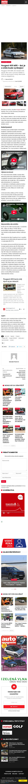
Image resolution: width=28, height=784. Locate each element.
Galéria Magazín (14, 581)
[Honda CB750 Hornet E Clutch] (14, 571)
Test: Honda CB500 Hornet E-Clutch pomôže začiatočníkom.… (17, 759)
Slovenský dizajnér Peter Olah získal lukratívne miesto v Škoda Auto (20, 375)
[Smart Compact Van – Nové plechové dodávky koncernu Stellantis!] (8, 429)
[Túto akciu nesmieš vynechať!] (20, 392)
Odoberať (14, 706)
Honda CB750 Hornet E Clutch (14, 585)
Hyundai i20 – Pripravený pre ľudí (7, 375)
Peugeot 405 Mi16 (13, 338)
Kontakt (21, 773)
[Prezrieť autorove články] (14, 356)
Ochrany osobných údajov (14, 710)
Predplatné (7, 773)
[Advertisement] (14, 21)
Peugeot (18, 109)
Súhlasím (22, 780)
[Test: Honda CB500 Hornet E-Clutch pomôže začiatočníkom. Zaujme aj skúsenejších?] (7, 617)
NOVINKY (9, 62)
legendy (12, 336)
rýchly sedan (21, 338)
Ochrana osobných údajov (14, 771)
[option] (14, 572)
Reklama (14, 773)
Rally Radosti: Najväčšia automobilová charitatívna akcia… (17, 744)
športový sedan (5, 340)
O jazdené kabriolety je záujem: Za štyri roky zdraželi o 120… (18, 751)
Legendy (3, 62)
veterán (12, 340)
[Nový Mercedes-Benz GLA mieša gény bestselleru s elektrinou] (8, 411)
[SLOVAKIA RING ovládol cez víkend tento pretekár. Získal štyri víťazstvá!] (20, 429)
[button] (13, 103)
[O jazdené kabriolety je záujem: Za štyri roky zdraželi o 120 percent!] (21, 601)
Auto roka (7, 336)
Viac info (7, 782)
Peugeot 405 (4, 338)
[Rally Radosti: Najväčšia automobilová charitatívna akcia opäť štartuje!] (8, 392)
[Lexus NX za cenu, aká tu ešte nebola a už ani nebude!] (20, 411)
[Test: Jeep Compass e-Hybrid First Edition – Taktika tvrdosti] (21, 617)
